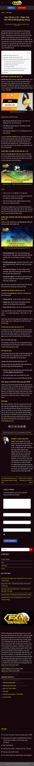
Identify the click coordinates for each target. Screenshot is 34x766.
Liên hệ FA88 (7, 697)
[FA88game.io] (17, 3)
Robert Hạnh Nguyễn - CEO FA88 (13, 694)
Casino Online (5, 559)
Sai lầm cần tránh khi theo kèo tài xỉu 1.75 (16, 68)
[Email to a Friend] (18, 426)
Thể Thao (9, 12)
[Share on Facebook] (12, 426)
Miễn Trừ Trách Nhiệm (9, 688)
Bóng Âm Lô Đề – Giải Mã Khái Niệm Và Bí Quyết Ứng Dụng (15, 585)
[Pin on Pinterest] (21, 426)
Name (5, 511)
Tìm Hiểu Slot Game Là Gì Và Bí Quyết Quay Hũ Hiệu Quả (9, 480)
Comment (6, 497)
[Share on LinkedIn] (24, 426)
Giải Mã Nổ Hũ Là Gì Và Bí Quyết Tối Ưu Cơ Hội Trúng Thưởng (15, 598)
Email (5, 519)
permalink (28, 432)
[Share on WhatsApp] (9, 426)
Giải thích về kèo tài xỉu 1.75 (10, 55)
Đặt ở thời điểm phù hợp (12, 64)
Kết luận (5, 72)
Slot (2, 562)
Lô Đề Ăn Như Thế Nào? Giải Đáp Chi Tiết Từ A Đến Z (25, 480)
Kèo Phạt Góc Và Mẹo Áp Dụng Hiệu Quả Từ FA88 (16, 594)
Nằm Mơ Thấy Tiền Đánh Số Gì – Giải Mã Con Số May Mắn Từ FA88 (15, 590)
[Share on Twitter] (15, 426)
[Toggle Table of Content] (27, 53)
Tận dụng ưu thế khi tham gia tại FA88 (13, 70)
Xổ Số (3, 568)
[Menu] (2, 3)
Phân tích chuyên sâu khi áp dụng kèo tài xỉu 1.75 (16, 59)
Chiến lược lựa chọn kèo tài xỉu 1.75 (15, 63)
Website (5, 527)
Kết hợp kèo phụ (10, 66)
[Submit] (31, 549)
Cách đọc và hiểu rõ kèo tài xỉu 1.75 (12, 57)
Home (3, 12)
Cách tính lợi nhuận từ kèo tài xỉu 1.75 (15, 61)
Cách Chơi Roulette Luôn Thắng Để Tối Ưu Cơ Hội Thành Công (16, 579)
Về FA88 (5, 691)
